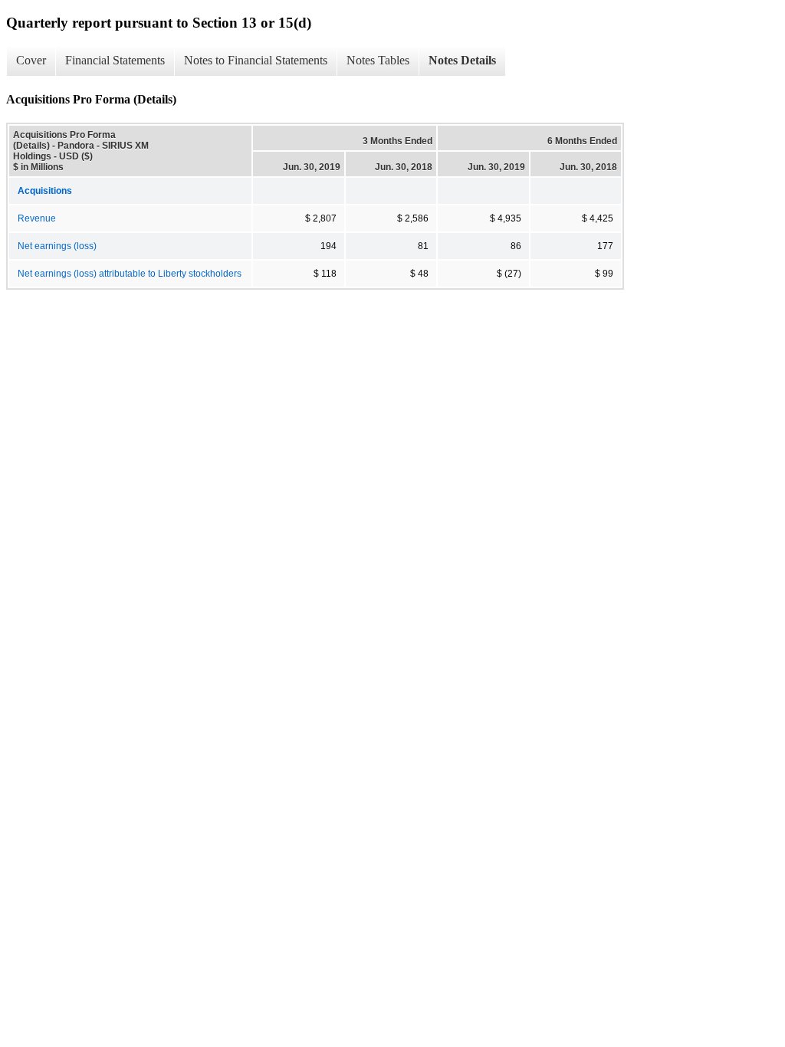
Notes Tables (378, 60)
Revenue (37, 218)
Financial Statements (115, 60)
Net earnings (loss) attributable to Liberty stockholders (129, 273)
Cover (31, 60)
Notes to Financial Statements (255, 60)
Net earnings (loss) (57, 246)
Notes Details (462, 60)
